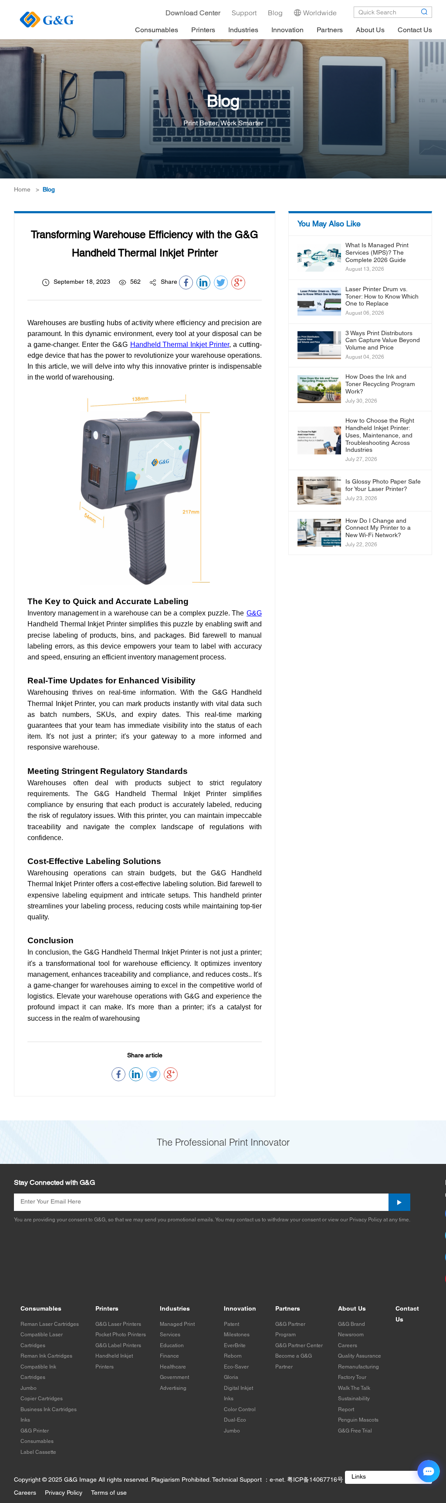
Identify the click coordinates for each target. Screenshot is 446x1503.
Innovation (240, 1309)
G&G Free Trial (355, 1431)
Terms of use (109, 1493)
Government (174, 1377)
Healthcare (173, 1367)
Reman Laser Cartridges (49, 1324)
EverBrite (235, 1345)
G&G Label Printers (118, 1345)
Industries (175, 1309)
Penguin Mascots (358, 1420)
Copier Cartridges (41, 1398)
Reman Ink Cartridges (46, 1356)
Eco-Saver (236, 1367)
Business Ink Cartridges (48, 1409)
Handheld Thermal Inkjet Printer (180, 344)
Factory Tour (352, 1377)
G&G (254, 613)
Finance (169, 1356)
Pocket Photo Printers (120, 1334)
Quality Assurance (359, 1356)
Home (22, 190)
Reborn (233, 1356)
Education (172, 1345)
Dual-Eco (235, 1420)
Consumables (40, 1309)
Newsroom (351, 1334)
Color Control (240, 1409)
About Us (352, 1309)
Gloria (231, 1377)
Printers (106, 1309)
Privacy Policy (63, 1493)
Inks (25, 1420)
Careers (347, 1345)
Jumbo (28, 1388)
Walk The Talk (354, 1388)
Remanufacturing (358, 1367)
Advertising (173, 1388)
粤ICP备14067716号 (315, 1480)
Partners (287, 1309)
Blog (49, 190)
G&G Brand (351, 1324)
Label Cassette (38, 1452)
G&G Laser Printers (118, 1324)
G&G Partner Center (299, 1345)
